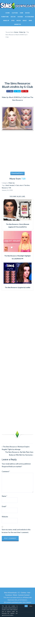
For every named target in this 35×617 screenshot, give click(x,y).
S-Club (16, 185)
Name (4, 496)
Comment (6, 471)
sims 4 (21, 185)
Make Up (11, 183)
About (30, 606)
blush (7, 185)
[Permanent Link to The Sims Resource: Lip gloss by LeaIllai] (18, 283)
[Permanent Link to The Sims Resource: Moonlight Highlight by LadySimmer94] (18, 251)
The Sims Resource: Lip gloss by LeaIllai (17, 287)
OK (26, 606)
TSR (23, 178)
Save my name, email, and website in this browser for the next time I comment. (16, 530)
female (12, 185)
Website (5, 517)
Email (4, 506)
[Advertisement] (17, 60)
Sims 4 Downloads (17, 6)
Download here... (17, 173)
